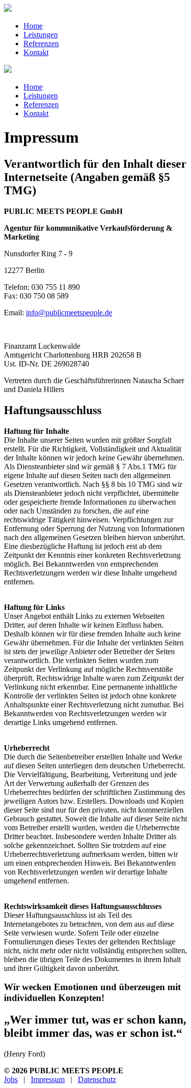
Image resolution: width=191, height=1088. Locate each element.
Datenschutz (97, 1079)
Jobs (11, 1079)
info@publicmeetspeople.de (69, 312)
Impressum (48, 1079)
